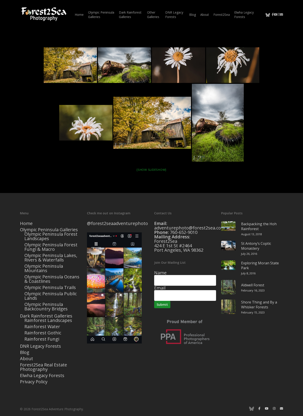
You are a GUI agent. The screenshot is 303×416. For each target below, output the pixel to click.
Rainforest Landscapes (48, 320)
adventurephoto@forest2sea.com (189, 228)
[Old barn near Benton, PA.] (70, 65)
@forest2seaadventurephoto (117, 223)
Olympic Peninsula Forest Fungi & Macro (50, 247)
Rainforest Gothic (42, 333)
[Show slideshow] (151, 170)
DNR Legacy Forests (40, 346)
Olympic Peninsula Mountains (43, 268)
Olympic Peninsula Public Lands (50, 295)
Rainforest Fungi (41, 339)
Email (159, 288)
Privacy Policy (33, 382)
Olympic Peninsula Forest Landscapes (50, 236)
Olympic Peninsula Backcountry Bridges (46, 306)
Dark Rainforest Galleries (46, 316)
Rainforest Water (42, 326)
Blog (24, 352)
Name (160, 273)
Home (26, 223)
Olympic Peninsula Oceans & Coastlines (51, 279)
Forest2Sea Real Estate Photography (43, 367)
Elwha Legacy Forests (42, 375)
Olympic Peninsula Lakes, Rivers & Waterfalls (50, 257)
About (26, 358)
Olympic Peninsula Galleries (49, 229)
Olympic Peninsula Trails (50, 287)
